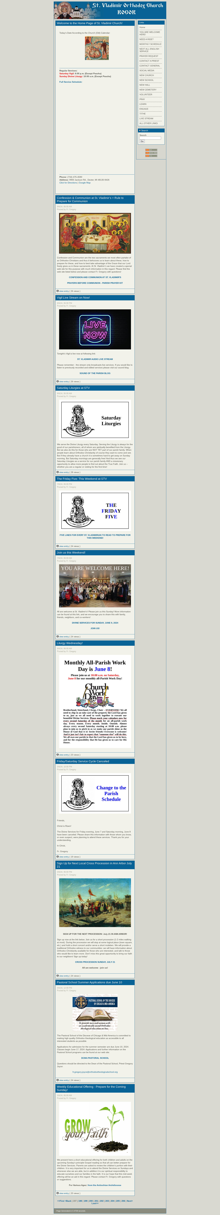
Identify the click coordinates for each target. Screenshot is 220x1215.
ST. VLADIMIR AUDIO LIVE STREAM (95, 359)
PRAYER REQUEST (148, 56)
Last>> (95, 1203)
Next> (130, 1201)
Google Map (85, 182)
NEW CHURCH (146, 75)
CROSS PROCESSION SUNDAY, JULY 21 (95, 962)
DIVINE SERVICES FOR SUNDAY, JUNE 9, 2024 (95, 623)
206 (123, 1201)
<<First (61, 1201)
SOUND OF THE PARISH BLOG (95, 373)
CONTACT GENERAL (149, 65)
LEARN (142, 104)
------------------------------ (150, 29)
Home (142, 27)
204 (112, 1201)
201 (96, 1201)
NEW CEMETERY (147, 89)
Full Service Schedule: (70, 82)
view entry (64, 291)
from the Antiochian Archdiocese (104, 1185)
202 (102, 1201)
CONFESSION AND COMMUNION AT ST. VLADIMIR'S (95, 277)
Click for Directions (68, 182)
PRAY (142, 99)
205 (118, 1201)
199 (85, 1201)
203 (107, 1201)
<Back (68, 1201)
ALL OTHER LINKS (148, 123)
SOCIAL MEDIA (146, 70)
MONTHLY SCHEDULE (150, 44)
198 (80, 1201)
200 (91, 1201)
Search (144, 130)
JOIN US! (95, 628)
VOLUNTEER (145, 94)
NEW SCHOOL (146, 80)
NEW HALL (144, 85)
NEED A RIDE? (146, 39)
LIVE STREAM (146, 118)
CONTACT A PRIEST (149, 61)
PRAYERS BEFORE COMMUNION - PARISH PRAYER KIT (95, 283)
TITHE (142, 113)
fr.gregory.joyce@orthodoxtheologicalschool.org (95, 1072)
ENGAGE (143, 109)
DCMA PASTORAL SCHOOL (95, 1058)
